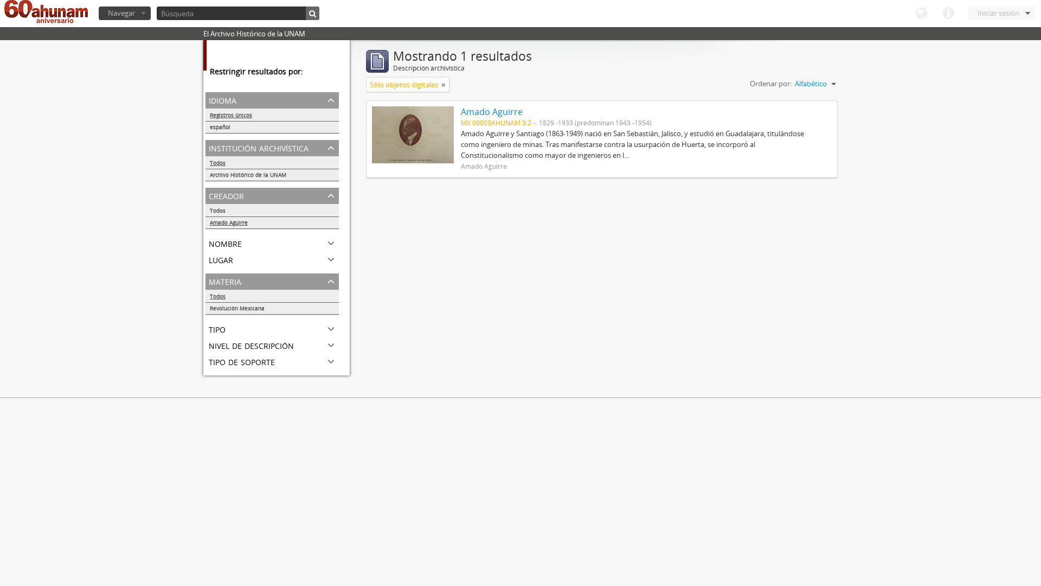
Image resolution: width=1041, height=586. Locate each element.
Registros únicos (231, 115)
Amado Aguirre (229, 222)
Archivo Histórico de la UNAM (248, 175)
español (220, 127)
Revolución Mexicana (237, 308)
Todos (218, 163)
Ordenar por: (771, 83)
